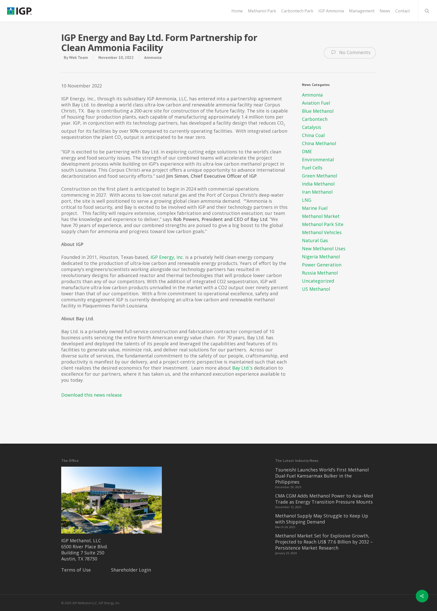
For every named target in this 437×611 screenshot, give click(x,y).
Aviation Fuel (316, 103)
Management (362, 11)
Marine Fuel (314, 208)
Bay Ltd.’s (242, 368)
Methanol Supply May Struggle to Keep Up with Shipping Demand (321, 519)
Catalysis (311, 127)
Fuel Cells (312, 168)
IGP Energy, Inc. (167, 257)
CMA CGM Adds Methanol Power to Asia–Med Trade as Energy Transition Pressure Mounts (324, 499)
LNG (306, 200)
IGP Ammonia (331, 11)
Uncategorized (318, 281)
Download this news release (91, 395)
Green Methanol (319, 176)
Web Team (78, 57)
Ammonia (153, 57)
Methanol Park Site (322, 224)
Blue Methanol (318, 111)
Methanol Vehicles (322, 232)
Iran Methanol (317, 192)
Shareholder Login (131, 570)
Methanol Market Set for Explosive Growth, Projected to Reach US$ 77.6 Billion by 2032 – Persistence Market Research (324, 542)
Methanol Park (262, 11)
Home (237, 11)
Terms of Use (76, 570)
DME (307, 151)
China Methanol (319, 143)
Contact (402, 11)
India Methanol (318, 184)
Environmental (318, 159)
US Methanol (316, 289)
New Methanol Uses (323, 248)
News (385, 11)
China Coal (313, 135)
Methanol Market (321, 216)
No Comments (354, 52)
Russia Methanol (320, 273)
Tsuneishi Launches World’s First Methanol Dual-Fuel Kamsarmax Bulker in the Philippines (322, 476)
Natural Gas (315, 240)
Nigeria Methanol (321, 257)
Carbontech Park (297, 11)
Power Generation (321, 265)
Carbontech (314, 119)
